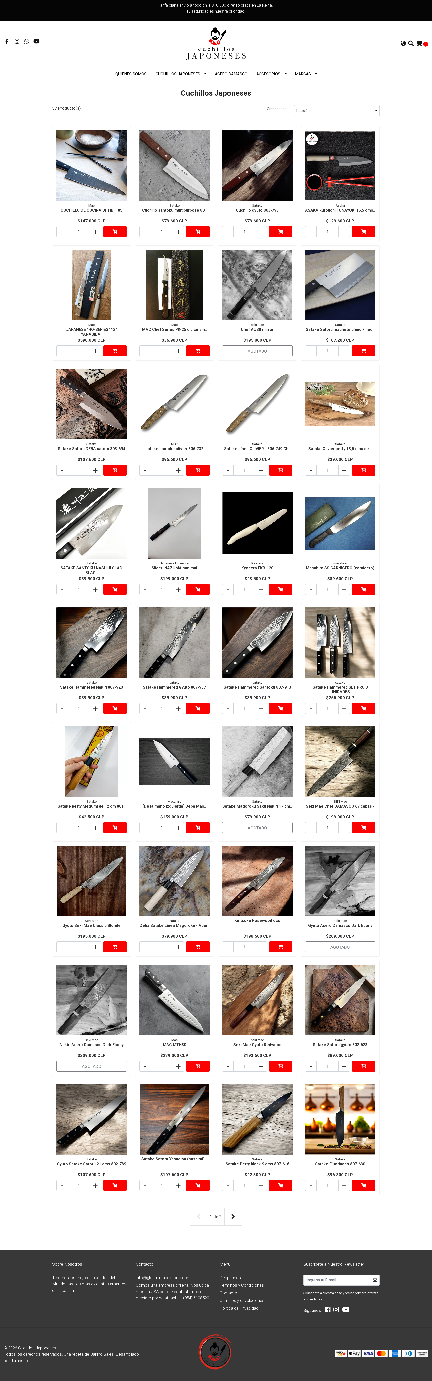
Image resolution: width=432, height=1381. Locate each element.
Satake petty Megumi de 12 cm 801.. (92, 806)
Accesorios (268, 74)
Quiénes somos (131, 74)
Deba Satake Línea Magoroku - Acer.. (175, 925)
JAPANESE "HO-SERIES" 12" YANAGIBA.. (91, 332)
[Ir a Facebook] (7, 41)
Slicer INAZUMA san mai (174, 568)
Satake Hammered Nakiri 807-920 (91, 687)
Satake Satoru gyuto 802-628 (340, 1044)
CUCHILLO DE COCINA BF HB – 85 (91, 210)
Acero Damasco (231, 74)
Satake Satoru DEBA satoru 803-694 (91, 448)
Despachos (230, 1277)
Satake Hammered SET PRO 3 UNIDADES (340, 689)
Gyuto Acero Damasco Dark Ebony (340, 925)
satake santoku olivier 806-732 (175, 448)
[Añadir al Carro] (115, 231)
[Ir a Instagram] (17, 41)
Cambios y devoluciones (242, 1300)
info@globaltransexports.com (163, 1277)
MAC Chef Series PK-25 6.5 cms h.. (174, 329)
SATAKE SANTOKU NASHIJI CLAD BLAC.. (91, 570)
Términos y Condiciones (242, 1285)
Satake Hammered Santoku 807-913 (257, 687)
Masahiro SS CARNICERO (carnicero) (340, 568)
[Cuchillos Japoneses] (216, 43)
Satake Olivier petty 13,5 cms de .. (340, 448)
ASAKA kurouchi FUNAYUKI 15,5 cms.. (340, 210)
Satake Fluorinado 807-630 (340, 1164)
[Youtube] (37, 41)
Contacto (228, 1292)
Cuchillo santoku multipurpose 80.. (174, 210)
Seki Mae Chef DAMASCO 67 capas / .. (340, 808)
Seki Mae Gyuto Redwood (258, 1044)
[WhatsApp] (27, 41)
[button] (403, 44)
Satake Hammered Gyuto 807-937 (174, 687)
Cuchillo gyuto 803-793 (257, 210)
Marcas (303, 74)
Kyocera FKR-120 (258, 568)
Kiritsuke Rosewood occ (257, 920)
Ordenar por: (277, 109)
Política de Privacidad (239, 1308)
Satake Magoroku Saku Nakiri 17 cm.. (257, 806)
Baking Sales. (103, 1354)
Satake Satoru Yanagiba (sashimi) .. (175, 1159)
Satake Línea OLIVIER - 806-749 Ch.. (257, 448)
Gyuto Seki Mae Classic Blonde (91, 925)
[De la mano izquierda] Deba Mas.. (174, 806)
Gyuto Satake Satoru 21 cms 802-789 (91, 1164)
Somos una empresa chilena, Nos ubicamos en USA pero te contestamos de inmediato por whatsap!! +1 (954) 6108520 (172, 1291)
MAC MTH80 (174, 1044)
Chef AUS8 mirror (257, 329)
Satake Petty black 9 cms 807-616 (257, 1164)
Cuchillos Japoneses (178, 74)
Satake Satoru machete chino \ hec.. (340, 329)
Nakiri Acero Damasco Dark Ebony (92, 1044)
